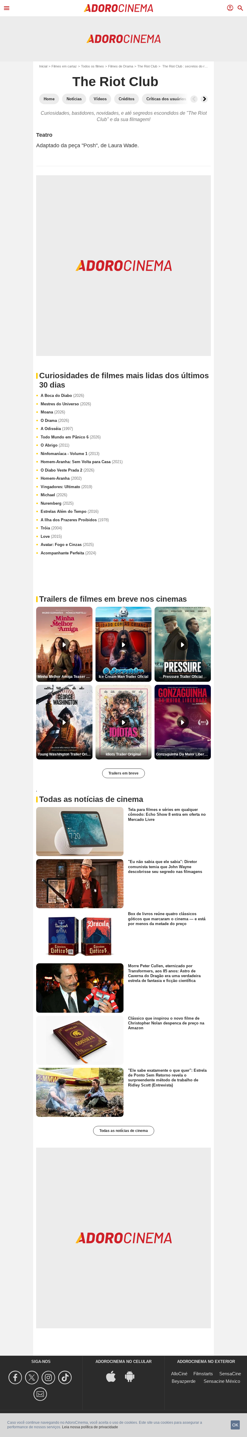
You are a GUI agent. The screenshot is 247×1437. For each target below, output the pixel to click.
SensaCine (230, 1373)
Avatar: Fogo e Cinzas (67, 544)
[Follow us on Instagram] (49, 1377)
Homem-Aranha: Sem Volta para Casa (82, 462)
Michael (54, 495)
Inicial (43, 66)
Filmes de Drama (120, 66)
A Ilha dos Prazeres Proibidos (75, 520)
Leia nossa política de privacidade (90, 1427)
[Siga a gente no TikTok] (65, 1377)
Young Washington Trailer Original (65, 754)
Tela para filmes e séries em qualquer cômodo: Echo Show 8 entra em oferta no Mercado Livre (167, 814)
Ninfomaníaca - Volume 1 (70, 453)
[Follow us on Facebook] (16, 1377)
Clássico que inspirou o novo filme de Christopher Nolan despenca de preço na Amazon (166, 1023)
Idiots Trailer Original (123, 754)
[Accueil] (118, 8)
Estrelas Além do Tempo (69, 511)
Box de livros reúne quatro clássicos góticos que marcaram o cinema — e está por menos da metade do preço (166, 919)
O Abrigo (55, 445)
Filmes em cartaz (64, 66)
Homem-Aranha (61, 478)
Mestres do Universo (66, 404)
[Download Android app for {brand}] (133, 1375)
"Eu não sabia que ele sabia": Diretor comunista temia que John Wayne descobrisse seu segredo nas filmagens (165, 866)
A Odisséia (57, 428)
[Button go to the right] (204, 99)
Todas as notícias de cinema (123, 1131)
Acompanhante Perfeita (68, 553)
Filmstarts (203, 1373)
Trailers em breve (123, 773)
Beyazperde (183, 1381)
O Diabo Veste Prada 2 (67, 470)
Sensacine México (222, 1381)
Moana (53, 412)
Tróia (51, 528)
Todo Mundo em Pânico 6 (71, 437)
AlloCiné (179, 1373)
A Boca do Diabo (62, 395)
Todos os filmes (92, 66)
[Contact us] (41, 1394)
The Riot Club (147, 66)
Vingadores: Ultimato (66, 487)
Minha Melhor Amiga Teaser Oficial (65, 677)
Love (51, 536)
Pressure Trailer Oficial (182, 677)
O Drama (55, 420)
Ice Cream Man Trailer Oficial (123, 677)
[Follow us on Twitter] (32, 1377)
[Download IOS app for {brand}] (114, 1375)
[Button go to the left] (194, 99)
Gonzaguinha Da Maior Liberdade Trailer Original (183, 754)
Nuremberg (57, 503)
